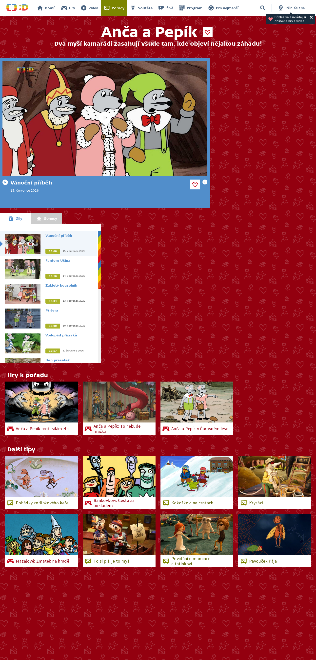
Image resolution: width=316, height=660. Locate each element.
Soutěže (145, 7)
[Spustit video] (104, 118)
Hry (72, 7)
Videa (93, 7)
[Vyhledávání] (263, 8)
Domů (50, 7)
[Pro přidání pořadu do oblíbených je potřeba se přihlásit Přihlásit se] (208, 32)
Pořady (118, 7)
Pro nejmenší (227, 7)
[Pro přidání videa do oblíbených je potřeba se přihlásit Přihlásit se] (195, 184)
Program (194, 7)
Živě (169, 7)
